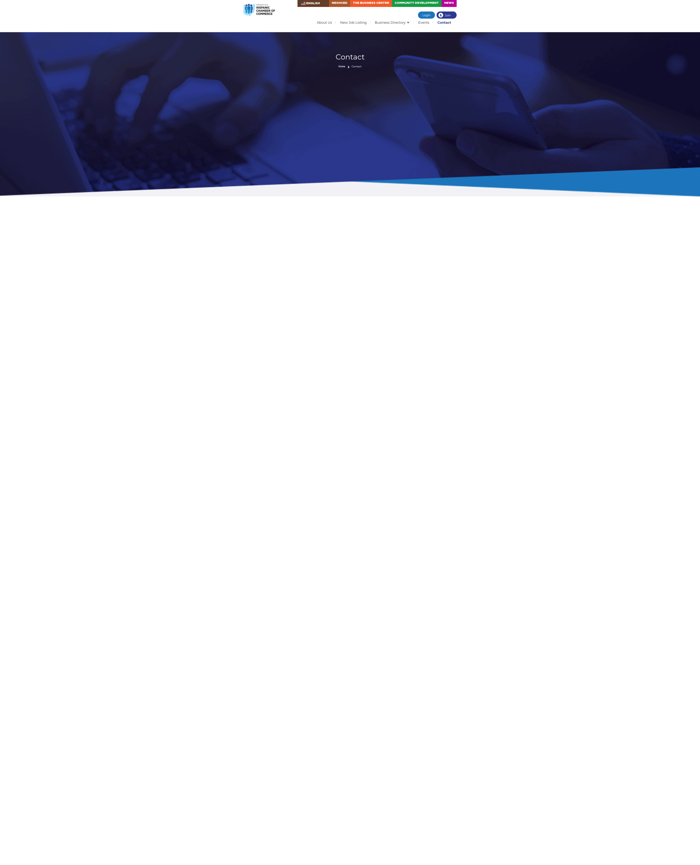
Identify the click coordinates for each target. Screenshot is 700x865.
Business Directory (390, 23)
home (342, 66)
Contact (444, 23)
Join (448, 15)
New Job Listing (353, 23)
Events (423, 23)
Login (426, 15)
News (449, 2)
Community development (417, 2)
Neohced (339, 2)
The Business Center (371, 2)
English (313, 3)
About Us (324, 23)
